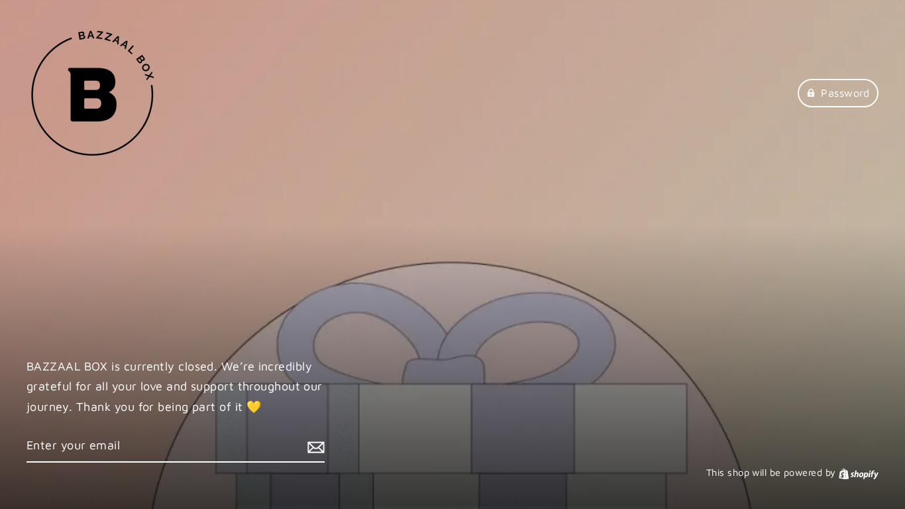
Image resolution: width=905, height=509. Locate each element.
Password (845, 93)
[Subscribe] (314, 446)
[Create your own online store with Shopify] (858, 472)
